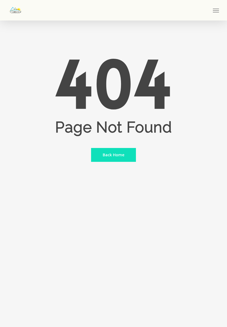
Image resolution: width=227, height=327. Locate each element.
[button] (216, 10)
